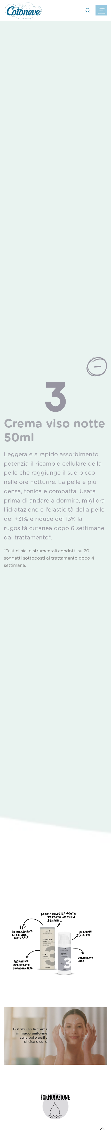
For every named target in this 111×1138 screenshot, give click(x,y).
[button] (87, 10)
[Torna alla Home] (23, 10)
